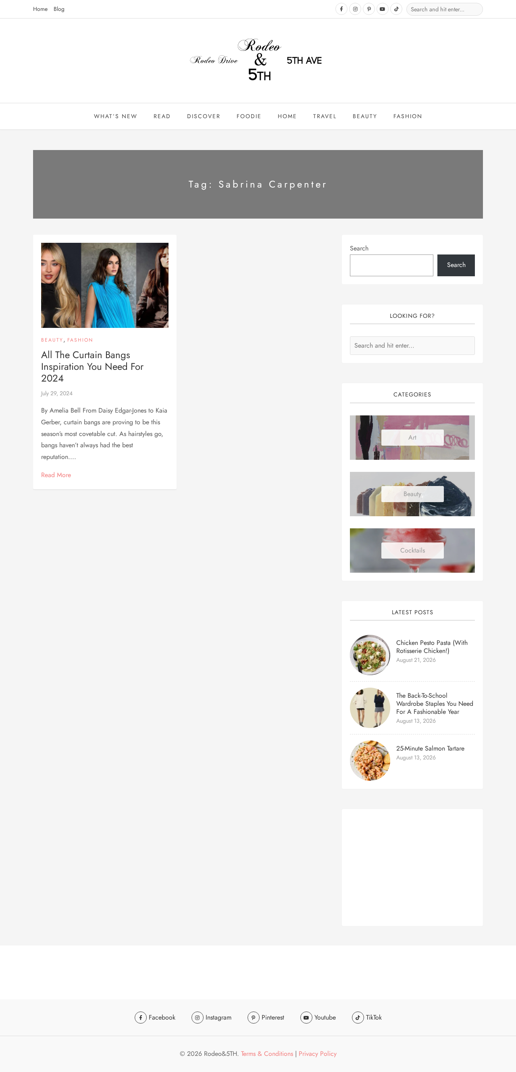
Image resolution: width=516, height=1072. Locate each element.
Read (162, 116)
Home (40, 9)
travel (325, 116)
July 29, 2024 (57, 393)
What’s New (115, 116)
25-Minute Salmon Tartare (430, 748)
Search (359, 248)
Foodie (249, 116)
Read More (56, 475)
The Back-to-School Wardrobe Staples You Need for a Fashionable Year (434, 703)
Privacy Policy (318, 1053)
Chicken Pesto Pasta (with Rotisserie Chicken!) (432, 646)
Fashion (407, 116)
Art (412, 437)
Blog (59, 9)
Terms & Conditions (267, 1053)
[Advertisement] (412, 867)
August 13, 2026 (416, 721)
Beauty (52, 340)
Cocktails (412, 550)
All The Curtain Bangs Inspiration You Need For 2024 (92, 366)
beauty (365, 116)
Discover (204, 116)
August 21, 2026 (416, 660)
